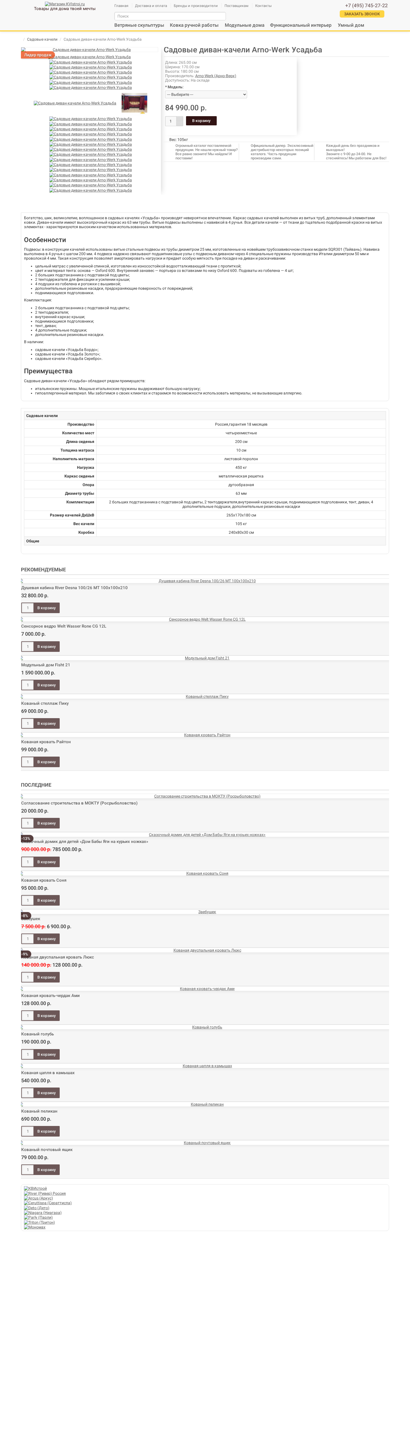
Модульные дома (244, 25)
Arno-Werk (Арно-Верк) (215, 76)
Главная (121, 6)
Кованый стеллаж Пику (45, 703)
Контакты (263, 6)
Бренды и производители (196, 6)
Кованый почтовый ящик (47, 1149)
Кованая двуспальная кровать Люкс (57, 957)
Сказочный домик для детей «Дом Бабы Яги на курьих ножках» (84, 841)
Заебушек (30, 918)
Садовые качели (42, 39)
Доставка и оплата (151, 6)
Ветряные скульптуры (139, 25)
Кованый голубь (37, 1034)
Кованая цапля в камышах (48, 1072)
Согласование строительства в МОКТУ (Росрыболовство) (79, 803)
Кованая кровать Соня (43, 880)
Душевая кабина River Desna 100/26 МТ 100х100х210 (74, 587)
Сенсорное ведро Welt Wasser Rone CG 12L (63, 626)
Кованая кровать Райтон (46, 741)
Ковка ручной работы (194, 25)
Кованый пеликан (39, 1111)
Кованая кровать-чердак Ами (50, 995)
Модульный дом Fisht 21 (45, 664)
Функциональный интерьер (301, 25)
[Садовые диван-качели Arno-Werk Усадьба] (89, 49)
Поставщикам (237, 6)
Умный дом (351, 25)
